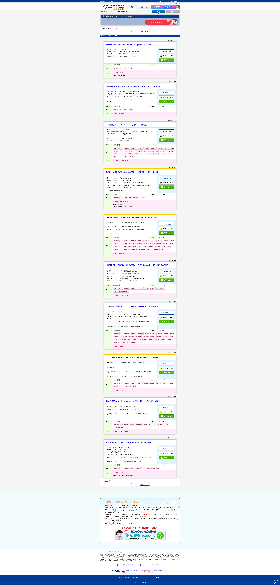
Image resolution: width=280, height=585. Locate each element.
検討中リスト (171, 1)
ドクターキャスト (132, 571)
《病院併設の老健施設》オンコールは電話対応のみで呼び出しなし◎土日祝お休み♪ (133, 86)
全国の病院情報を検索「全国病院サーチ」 (128, 565)
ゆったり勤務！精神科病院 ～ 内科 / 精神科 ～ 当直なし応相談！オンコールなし (132, 357)
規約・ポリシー (149, 577)
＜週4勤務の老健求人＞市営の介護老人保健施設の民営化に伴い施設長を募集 (131, 217)
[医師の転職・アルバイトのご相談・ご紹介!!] (140, 535)
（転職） (132, 7)
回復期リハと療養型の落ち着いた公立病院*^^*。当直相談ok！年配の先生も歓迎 (132, 172)
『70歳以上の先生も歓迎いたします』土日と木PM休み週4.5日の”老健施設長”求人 (133, 306)
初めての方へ (159, 1)
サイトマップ (177, 3)
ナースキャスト (160, 571)
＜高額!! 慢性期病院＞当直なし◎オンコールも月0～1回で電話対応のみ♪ (129, 442)
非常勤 (173, 12)
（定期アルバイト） (144, 7)
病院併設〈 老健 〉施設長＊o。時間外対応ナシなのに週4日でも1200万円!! (130, 45)
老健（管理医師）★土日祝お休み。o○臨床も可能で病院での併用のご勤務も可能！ (133, 401)
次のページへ (144, 31)
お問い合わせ (141, 577)
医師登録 (169, 7)
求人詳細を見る (167, 51)
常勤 (158, 12)
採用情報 (127, 577)
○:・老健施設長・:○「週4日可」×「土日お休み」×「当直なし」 (127, 125)
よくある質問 (134, 577)
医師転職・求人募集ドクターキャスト (108, 11)
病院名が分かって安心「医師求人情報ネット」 (152, 565)
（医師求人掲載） (156, 7)
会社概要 (121, 577)
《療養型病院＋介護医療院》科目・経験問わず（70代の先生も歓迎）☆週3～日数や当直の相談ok (138, 265)
